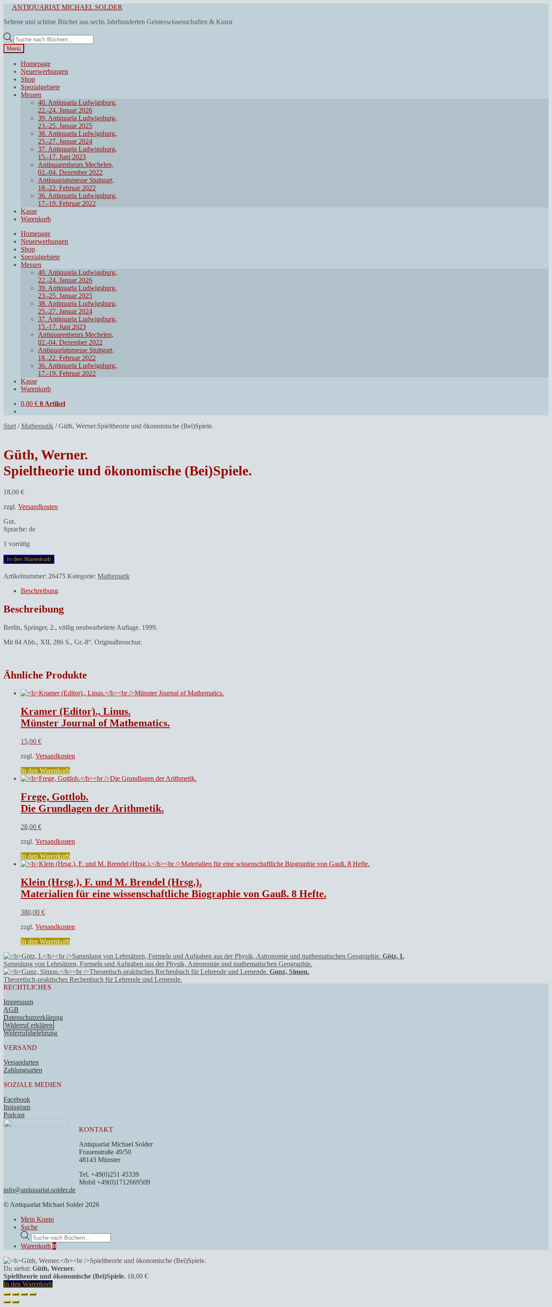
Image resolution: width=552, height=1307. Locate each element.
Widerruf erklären (29, 1025)
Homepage (35, 63)
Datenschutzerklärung (33, 1017)
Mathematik (37, 426)
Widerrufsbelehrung (30, 1033)
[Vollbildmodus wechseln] (15, 1294)
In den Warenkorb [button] (45, 770)
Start (9, 426)
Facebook (16, 1099)
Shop (28, 79)
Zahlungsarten (22, 1070)
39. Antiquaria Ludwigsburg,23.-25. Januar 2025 (77, 121)
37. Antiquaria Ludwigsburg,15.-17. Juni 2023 (77, 152)
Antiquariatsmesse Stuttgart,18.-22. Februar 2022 (76, 184)
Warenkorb (36, 219)
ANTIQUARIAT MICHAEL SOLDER (67, 7)
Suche (29, 1227)
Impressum (18, 1001)
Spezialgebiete (40, 87)
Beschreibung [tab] (39, 590)
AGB (11, 1009)
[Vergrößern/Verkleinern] (6, 1294)
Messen (31, 94)
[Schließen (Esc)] (32, 1294)
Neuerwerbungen (44, 71)
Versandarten (21, 1062)
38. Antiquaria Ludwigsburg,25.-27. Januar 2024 (77, 137)
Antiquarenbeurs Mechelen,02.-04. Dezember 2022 (75, 168)
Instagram (16, 1107)
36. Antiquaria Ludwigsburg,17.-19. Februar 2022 (77, 199)
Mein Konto (37, 1219)
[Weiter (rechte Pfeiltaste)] (15, 1302)
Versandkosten (38, 506)
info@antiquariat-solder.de (39, 1190)
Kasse (29, 211)
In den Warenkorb (29, 559)
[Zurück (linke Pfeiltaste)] (6, 1302)
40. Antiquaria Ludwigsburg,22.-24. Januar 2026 (77, 106)
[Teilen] (24, 1294)
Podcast (14, 1114)
